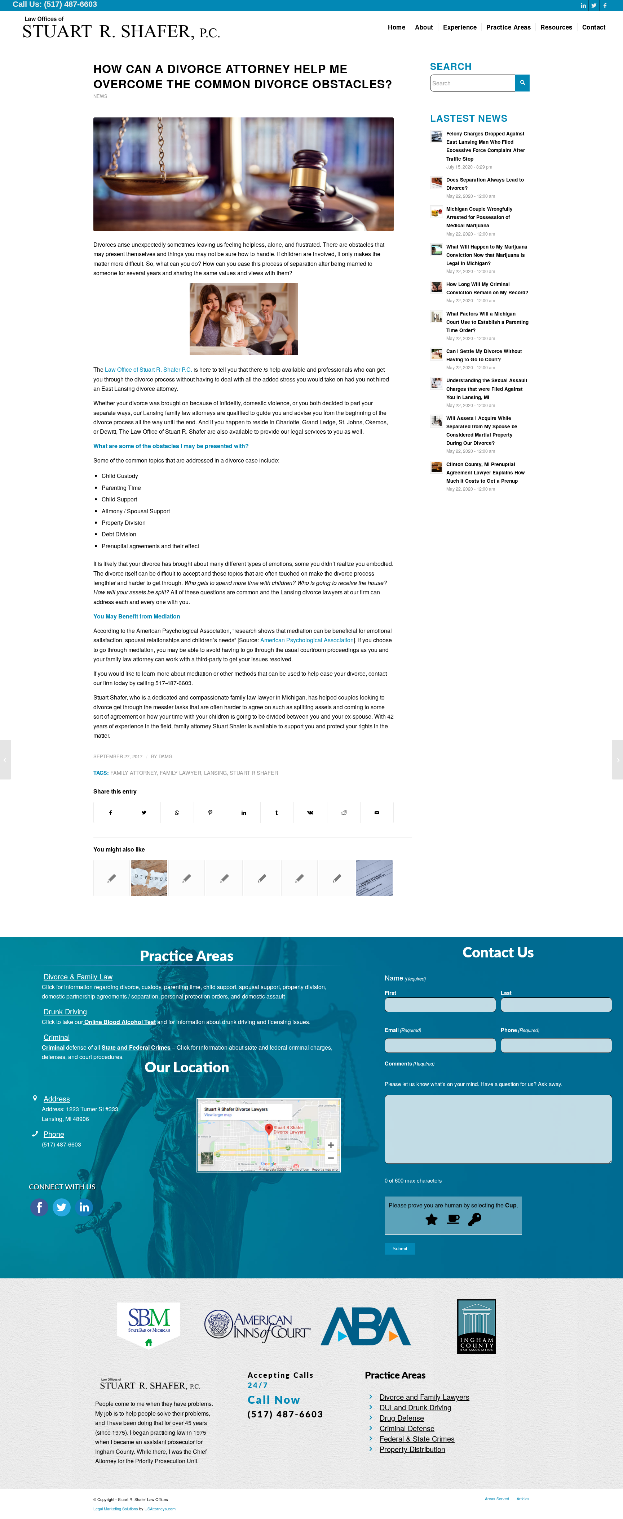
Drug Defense (402, 1417)
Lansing (215, 772)
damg (165, 756)
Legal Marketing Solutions (116, 1508)
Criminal (57, 1037)
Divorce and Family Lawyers (424, 1396)
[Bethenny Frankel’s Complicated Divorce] (337, 878)
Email (403, 1030)
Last (506, 993)
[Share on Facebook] (110, 812)
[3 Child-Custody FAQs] (186, 878)
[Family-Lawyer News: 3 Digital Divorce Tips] (5, 759)
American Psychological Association (307, 640)
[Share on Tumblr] (277, 812)
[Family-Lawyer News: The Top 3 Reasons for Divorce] (149, 878)
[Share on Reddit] (343, 812)
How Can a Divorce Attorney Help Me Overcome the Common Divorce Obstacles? (243, 76)
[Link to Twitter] (594, 5)
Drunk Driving (65, 1011)
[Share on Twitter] (143, 812)
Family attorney (133, 772)
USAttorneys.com (160, 1508)
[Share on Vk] (310, 812)
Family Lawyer (180, 772)
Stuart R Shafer (254, 772)
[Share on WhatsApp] (177, 812)
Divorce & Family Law (78, 976)
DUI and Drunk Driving (415, 1407)
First (390, 993)
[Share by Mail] (377, 812)
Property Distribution (412, 1449)
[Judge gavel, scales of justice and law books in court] (243, 174)
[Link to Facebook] (605, 5)
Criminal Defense (407, 1428)
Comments (409, 1063)
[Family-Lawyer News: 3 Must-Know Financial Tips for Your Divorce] (374, 878)
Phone (54, 1134)
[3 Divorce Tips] (111, 878)
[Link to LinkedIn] (583, 5)
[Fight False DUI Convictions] (299, 878)
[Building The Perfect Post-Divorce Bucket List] (262, 878)
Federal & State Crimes (417, 1438)
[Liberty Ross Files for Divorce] (224, 878)
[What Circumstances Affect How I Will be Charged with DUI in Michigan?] (617, 759)
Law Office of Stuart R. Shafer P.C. (148, 369)
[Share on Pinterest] (210, 812)
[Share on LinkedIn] (243, 812)
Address (57, 1098)
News (100, 96)
